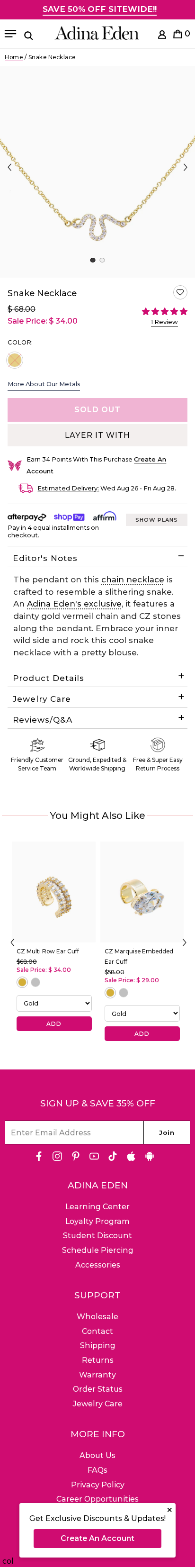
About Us (97, 1455)
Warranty (97, 1374)
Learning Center (97, 1206)
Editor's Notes (45, 558)
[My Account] (162, 36)
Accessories (97, 1264)
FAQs (97, 1470)
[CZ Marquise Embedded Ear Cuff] (142, 892)
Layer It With (97, 435)
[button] (180, 292)
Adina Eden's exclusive (74, 603)
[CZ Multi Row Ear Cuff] (54, 892)
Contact (97, 1331)
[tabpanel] (97, 172)
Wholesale (97, 1316)
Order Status (98, 1389)
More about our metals (44, 384)
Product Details (48, 678)
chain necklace (132, 579)
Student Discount (97, 1235)
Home (14, 57)
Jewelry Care (42, 699)
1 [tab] (92, 260)
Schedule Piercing (97, 1250)
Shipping (97, 1345)
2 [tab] (102, 260)
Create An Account (97, 1538)
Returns (98, 1360)
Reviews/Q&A (42, 720)
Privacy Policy (97, 1484)
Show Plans (156, 519)
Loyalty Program (97, 1221)
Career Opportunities (97, 1499)
